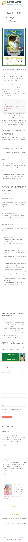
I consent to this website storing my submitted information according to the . (12, 410)
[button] (3, 4)
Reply (4, 445)
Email (4, 405)
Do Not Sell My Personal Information (14, 535)
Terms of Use (9, 531)
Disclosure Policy (9, 108)
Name (4, 399)
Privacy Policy (6, 412)
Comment (5, 374)
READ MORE (7, 498)
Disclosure (18, 533)
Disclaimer (10, 533)
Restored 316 (20, 539)
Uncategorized (14, 9)
